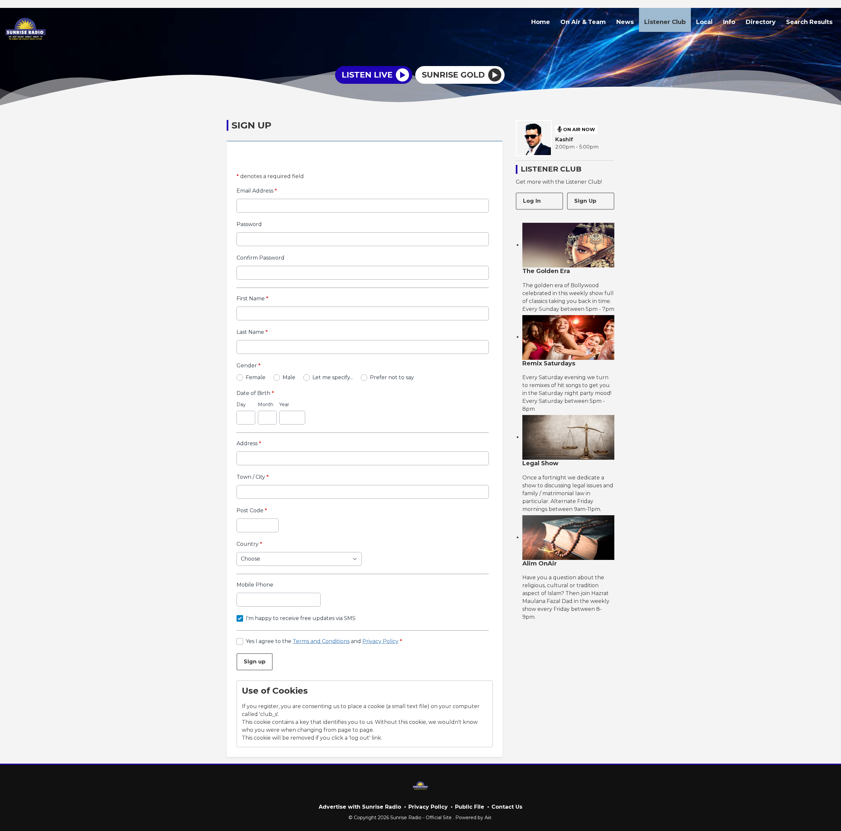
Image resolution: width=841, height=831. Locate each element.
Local (704, 22)
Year (284, 404)
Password (249, 224)
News (625, 22)
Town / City (253, 477)
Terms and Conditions (321, 641)
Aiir (488, 817)
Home (540, 22)
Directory (761, 22)
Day (241, 404)
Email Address (257, 191)
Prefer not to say (392, 377)
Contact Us (506, 807)
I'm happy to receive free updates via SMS (300, 618)
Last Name (252, 332)
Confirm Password (260, 258)
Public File (469, 807)
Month (265, 404)
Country (249, 544)
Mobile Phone (255, 585)
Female (255, 377)
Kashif (564, 139)
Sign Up (585, 201)
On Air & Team (583, 22)
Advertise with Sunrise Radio (360, 807)
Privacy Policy (380, 641)
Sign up (254, 661)
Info (729, 22)
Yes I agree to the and (324, 641)
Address (249, 443)
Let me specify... (332, 377)
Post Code (252, 510)
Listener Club (665, 22)
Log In (532, 201)
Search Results (809, 22)
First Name (252, 298)
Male (289, 377)
